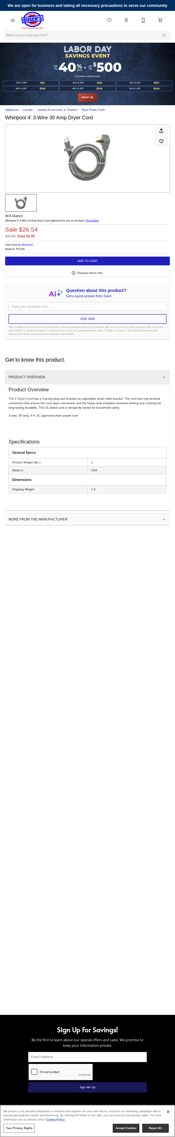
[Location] (126, 20)
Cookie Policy (55, 1119)
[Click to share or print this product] (161, 130)
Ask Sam (87, 319)
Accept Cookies (126, 1128)
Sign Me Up (87, 1087)
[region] (87, 1121)
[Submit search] (164, 35)
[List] (109, 20)
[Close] (168, 1111)
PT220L (20, 249)
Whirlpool (27, 244)
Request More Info (90, 273)
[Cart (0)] (160, 20)
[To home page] (32, 20)
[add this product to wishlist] (161, 141)
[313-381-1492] (143, 20)
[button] (13, 20)
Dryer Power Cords (93, 109)
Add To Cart (87, 261)
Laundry (28, 109)
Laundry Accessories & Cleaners (57, 109)
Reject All (155, 1128)
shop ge (88, 97)
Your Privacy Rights (19, 1128)
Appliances (12, 109)
